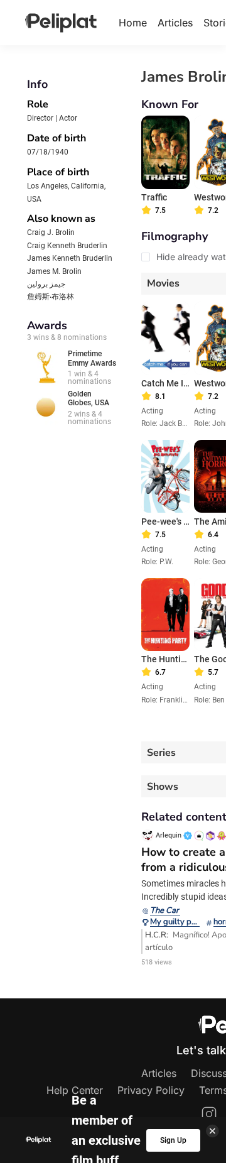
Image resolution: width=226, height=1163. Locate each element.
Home (133, 22)
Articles (175, 22)
